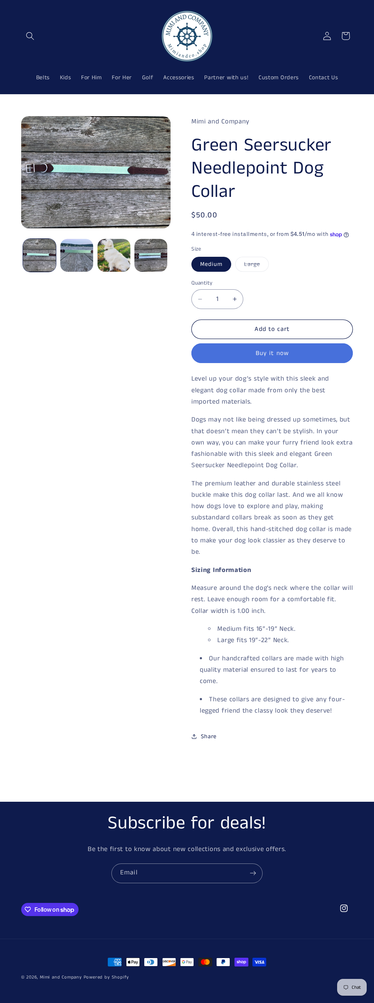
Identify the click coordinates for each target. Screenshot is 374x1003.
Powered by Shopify (106, 977)
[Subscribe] (253, 873)
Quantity (202, 283)
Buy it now (272, 353)
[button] (30, 36)
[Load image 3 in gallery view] (114, 255)
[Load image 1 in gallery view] (39, 255)
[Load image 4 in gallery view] (150, 255)
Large (256, 266)
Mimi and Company (61, 977)
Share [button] (208, 736)
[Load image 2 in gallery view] (76, 255)
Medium (211, 264)
